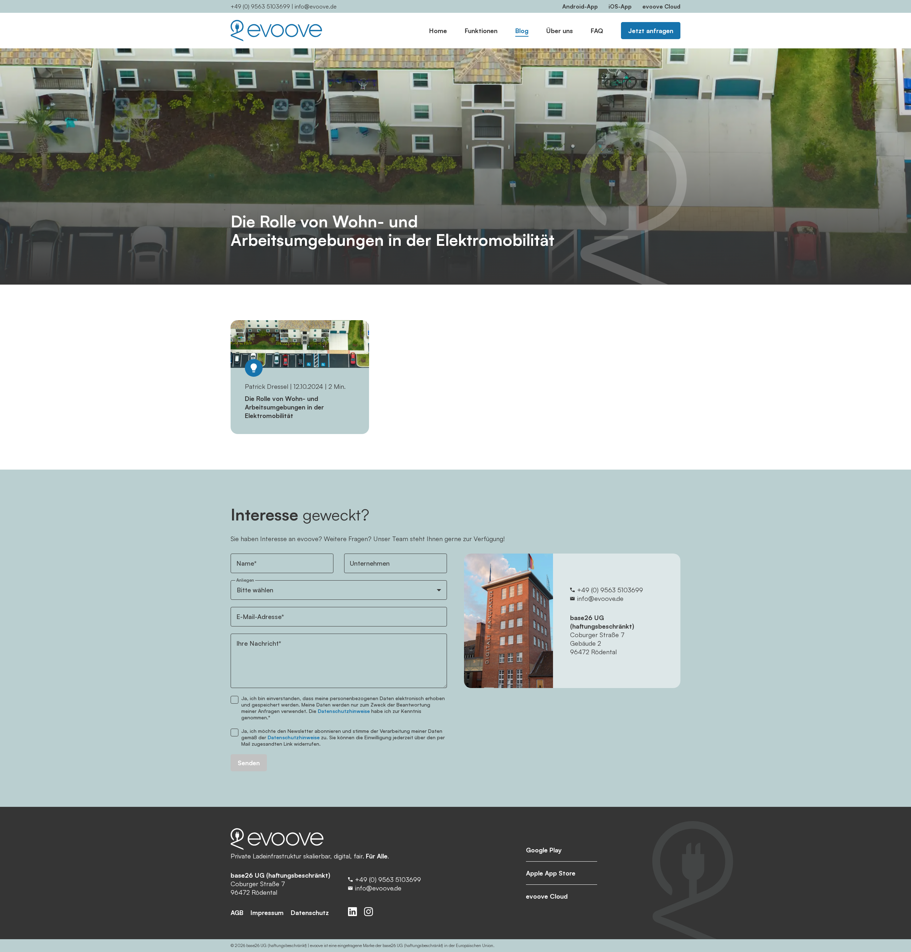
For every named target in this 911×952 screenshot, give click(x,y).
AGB (237, 912)
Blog (521, 31)
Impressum (267, 912)
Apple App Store (550, 873)
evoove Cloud (661, 6)
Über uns (559, 31)
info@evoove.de (316, 6)
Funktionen (481, 31)
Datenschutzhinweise (344, 711)
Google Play (544, 850)
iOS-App (620, 6)
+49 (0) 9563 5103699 (260, 6)
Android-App (580, 6)
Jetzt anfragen (650, 31)
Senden (249, 763)
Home (438, 31)
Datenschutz (310, 912)
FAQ (597, 31)
